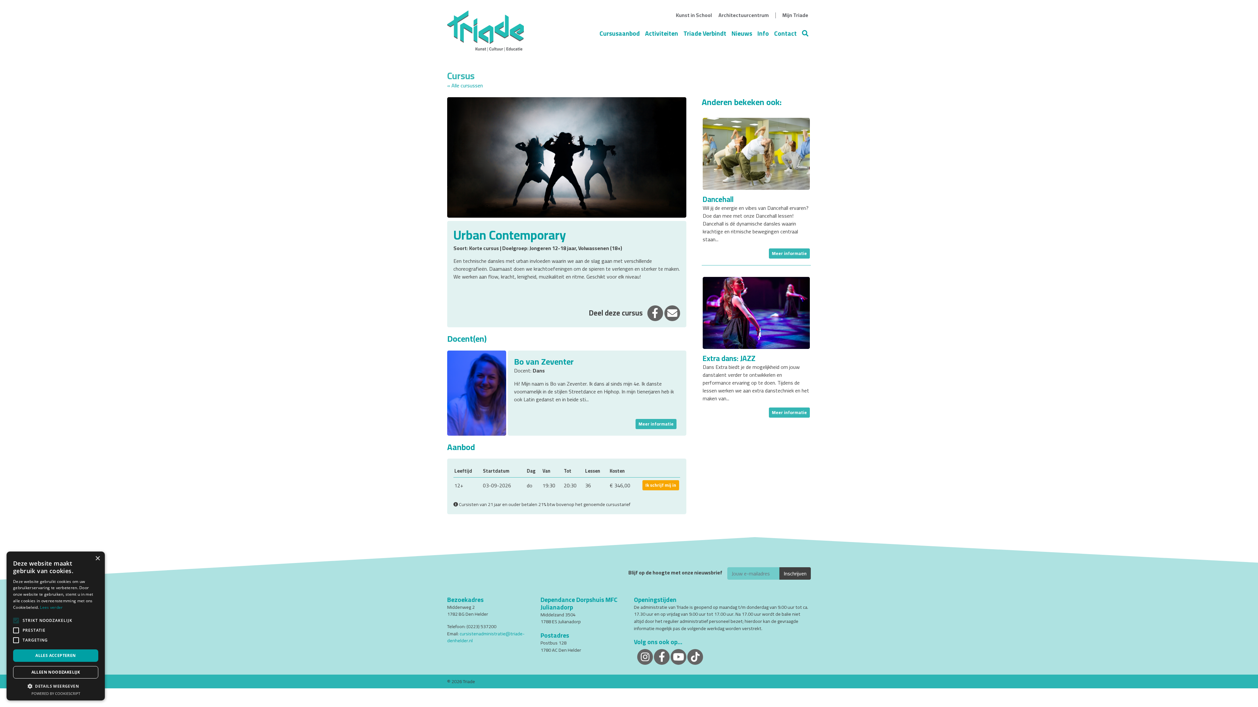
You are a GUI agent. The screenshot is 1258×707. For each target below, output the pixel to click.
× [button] (97, 558)
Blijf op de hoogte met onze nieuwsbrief (675, 573)
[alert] (56, 626)
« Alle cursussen (465, 85)
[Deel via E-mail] (672, 312)
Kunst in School (694, 15)
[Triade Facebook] (662, 656)
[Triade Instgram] (695, 656)
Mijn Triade (795, 15)
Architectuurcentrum (743, 15)
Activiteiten (661, 33)
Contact (785, 33)
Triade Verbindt (704, 33)
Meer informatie (656, 424)
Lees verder (51, 607)
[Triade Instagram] (645, 656)
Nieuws (742, 33)
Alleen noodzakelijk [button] (55, 672)
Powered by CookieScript (55, 693)
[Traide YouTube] (678, 656)
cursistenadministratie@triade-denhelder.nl (485, 637)
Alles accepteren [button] (55, 655)
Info (763, 33)
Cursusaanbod (620, 33)
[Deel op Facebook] (655, 312)
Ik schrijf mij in (660, 485)
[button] (55, 686)
